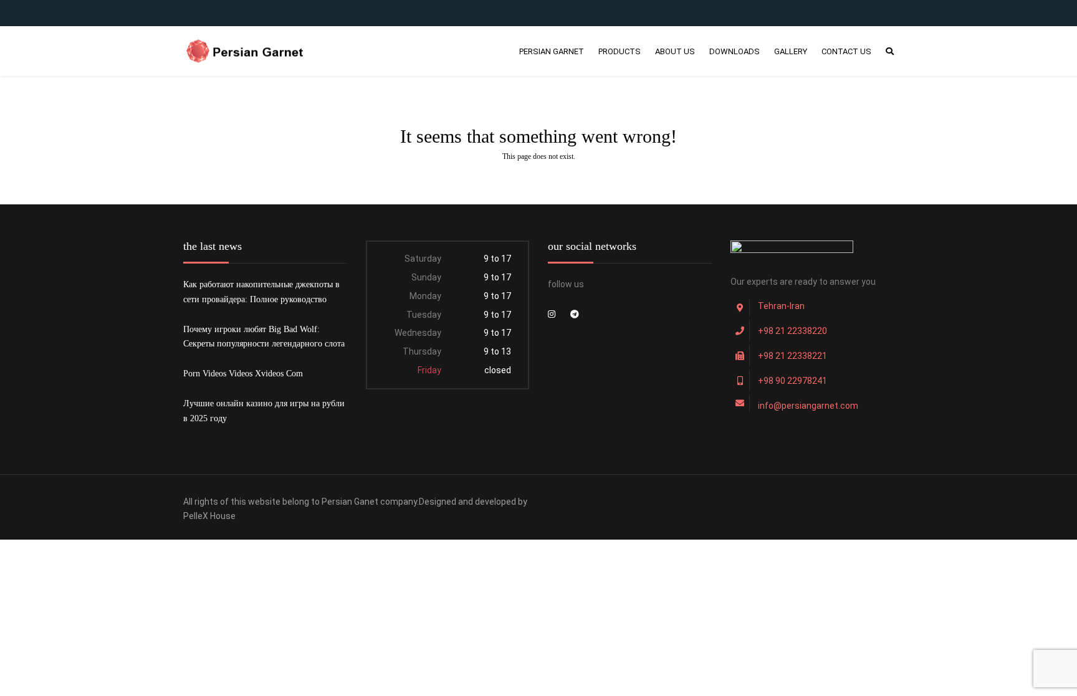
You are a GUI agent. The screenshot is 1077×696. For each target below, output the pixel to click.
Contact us (846, 51)
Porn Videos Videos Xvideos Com (243, 373)
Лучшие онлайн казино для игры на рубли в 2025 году (264, 411)
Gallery (790, 51)
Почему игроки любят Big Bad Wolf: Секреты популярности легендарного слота (264, 337)
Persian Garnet (551, 51)
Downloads (734, 51)
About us (675, 51)
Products (619, 51)
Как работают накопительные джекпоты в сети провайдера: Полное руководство (261, 292)
